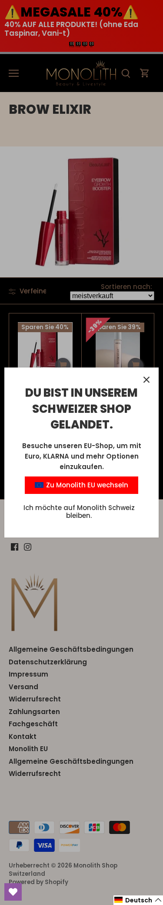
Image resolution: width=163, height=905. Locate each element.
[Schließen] (146, 379)
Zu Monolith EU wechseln (86, 485)
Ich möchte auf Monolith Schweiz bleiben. (79, 511)
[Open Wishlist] (13, 892)
